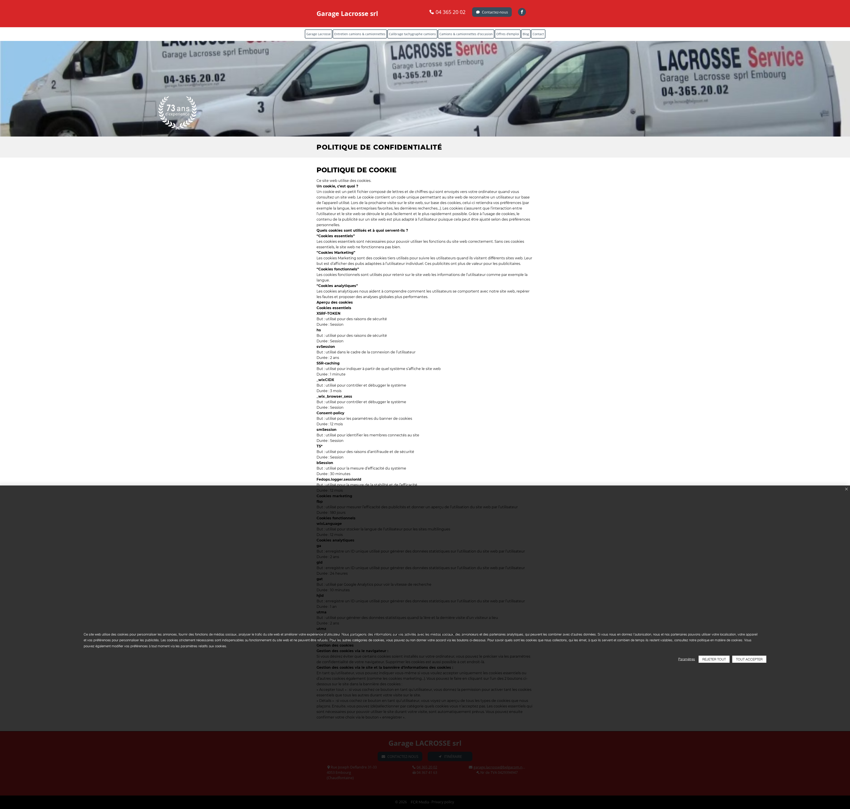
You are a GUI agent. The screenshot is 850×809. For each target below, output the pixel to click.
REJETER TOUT (714, 659)
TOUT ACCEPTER (749, 659)
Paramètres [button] (686, 659)
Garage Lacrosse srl (347, 13)
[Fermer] (846, 489)
